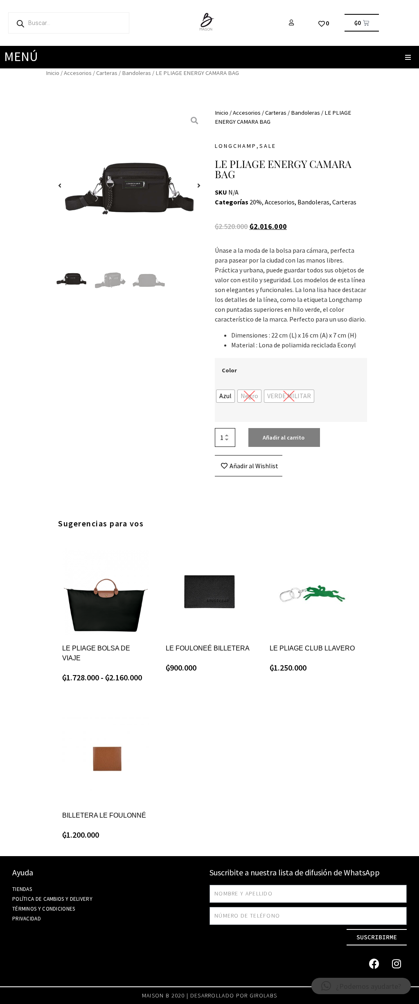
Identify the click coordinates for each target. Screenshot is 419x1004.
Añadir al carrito (283, 437)
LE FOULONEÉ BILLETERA (208, 648)
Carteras (106, 73)
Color (229, 370)
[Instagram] (396, 964)
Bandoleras (136, 73)
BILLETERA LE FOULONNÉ (104, 815)
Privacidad (26, 918)
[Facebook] (374, 964)
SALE (267, 146)
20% (256, 202)
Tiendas (22, 889)
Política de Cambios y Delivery (52, 898)
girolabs (263, 995)
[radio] (225, 396)
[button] (408, 57)
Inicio (52, 73)
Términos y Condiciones (43, 908)
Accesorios (78, 73)
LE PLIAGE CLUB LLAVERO (312, 648)
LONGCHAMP (236, 146)
